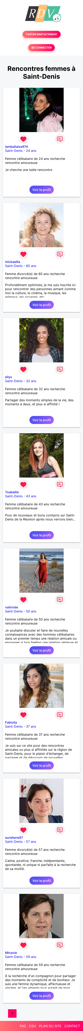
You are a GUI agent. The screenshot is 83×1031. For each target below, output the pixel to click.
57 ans (31, 842)
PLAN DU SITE (50, 1026)
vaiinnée (11, 607)
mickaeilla (12, 262)
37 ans (31, 726)
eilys (8, 377)
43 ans (31, 496)
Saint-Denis (14, 151)
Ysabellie (12, 492)
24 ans (31, 151)
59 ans (31, 957)
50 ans (31, 611)
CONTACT (72, 1026)
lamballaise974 (16, 147)
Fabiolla (11, 722)
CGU (32, 1026)
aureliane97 (14, 838)
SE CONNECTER (41, 47)
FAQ (23, 1026)
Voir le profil (41, 190)
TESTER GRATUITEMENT (41, 34)
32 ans (31, 381)
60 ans (31, 266)
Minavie (11, 953)
